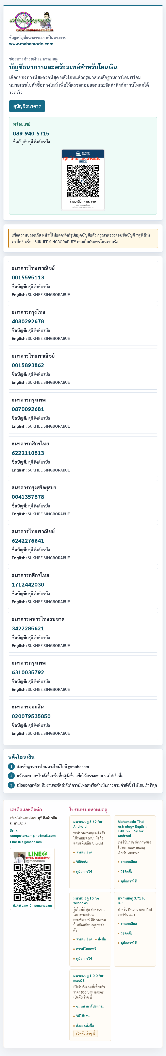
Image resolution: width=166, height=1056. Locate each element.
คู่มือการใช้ (84, 871)
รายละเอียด (84, 852)
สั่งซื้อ (102, 939)
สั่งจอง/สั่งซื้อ (85, 1025)
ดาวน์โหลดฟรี (86, 949)
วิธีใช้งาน (82, 1016)
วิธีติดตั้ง (82, 862)
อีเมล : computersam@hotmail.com (33, 833)
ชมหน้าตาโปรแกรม (90, 1006)
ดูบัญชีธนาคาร (27, 106)
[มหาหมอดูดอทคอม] (31, 22)
